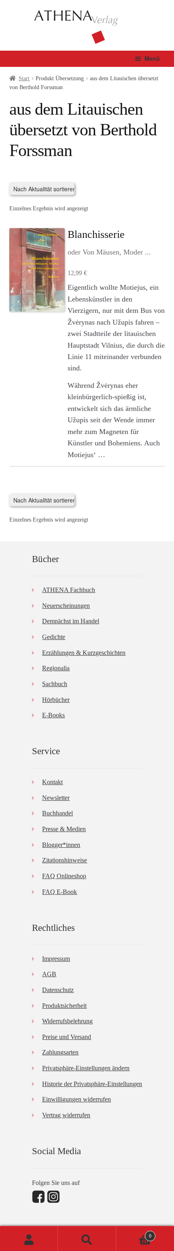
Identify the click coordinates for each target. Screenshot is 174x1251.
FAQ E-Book (59, 891)
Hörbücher (56, 699)
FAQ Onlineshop (64, 875)
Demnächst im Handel (70, 621)
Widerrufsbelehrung (67, 1021)
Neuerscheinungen (66, 605)
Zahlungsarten (60, 1052)
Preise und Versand (66, 1036)
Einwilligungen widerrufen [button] (76, 1099)
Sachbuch (54, 683)
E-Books (53, 715)
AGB (49, 974)
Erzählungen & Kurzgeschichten (83, 652)
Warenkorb (134, 1233)
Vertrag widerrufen (66, 1115)
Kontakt (52, 781)
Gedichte (53, 636)
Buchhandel (57, 813)
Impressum (56, 958)
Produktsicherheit (64, 1005)
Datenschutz (58, 989)
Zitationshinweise (64, 860)
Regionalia (56, 668)
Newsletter (56, 797)
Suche (87, 1238)
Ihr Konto (29, 1238)
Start (24, 78)
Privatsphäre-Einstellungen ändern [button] (85, 1068)
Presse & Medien (64, 828)
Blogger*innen (61, 844)
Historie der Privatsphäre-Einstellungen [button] (92, 1083)
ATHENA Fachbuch (68, 589)
